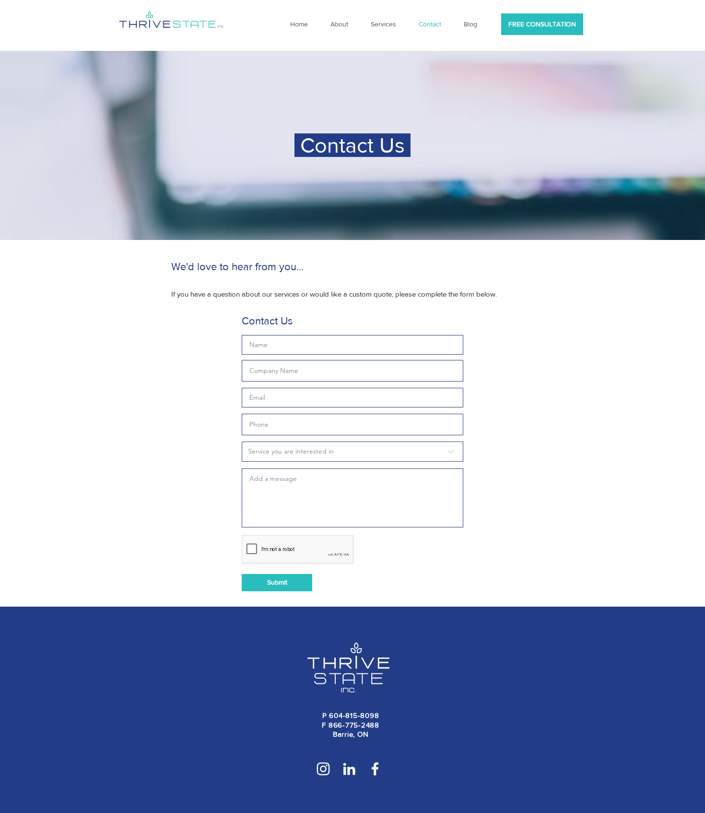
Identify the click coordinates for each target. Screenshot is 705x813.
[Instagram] (323, 768)
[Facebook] (375, 768)
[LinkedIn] (349, 768)
